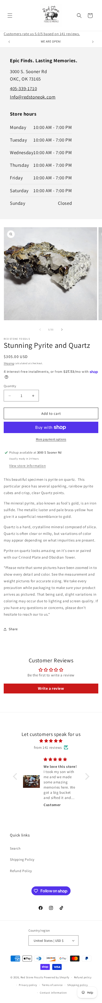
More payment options (51, 439)
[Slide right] (61, 329)
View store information (27, 465)
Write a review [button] (51, 688)
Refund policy (83, 977)
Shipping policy (77, 985)
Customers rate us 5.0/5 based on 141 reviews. (42, 33)
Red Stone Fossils (32, 977)
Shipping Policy (22, 859)
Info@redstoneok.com (32, 97)
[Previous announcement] (9, 41)
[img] (51, 740)
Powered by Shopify (56, 977)
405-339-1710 (23, 88)
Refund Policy (21, 871)
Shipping (9, 363)
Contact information (53, 992)
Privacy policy (28, 985)
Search (15, 848)
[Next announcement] (92, 41)
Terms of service (52, 985)
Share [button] (13, 629)
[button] (9, 15)
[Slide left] (40, 329)
